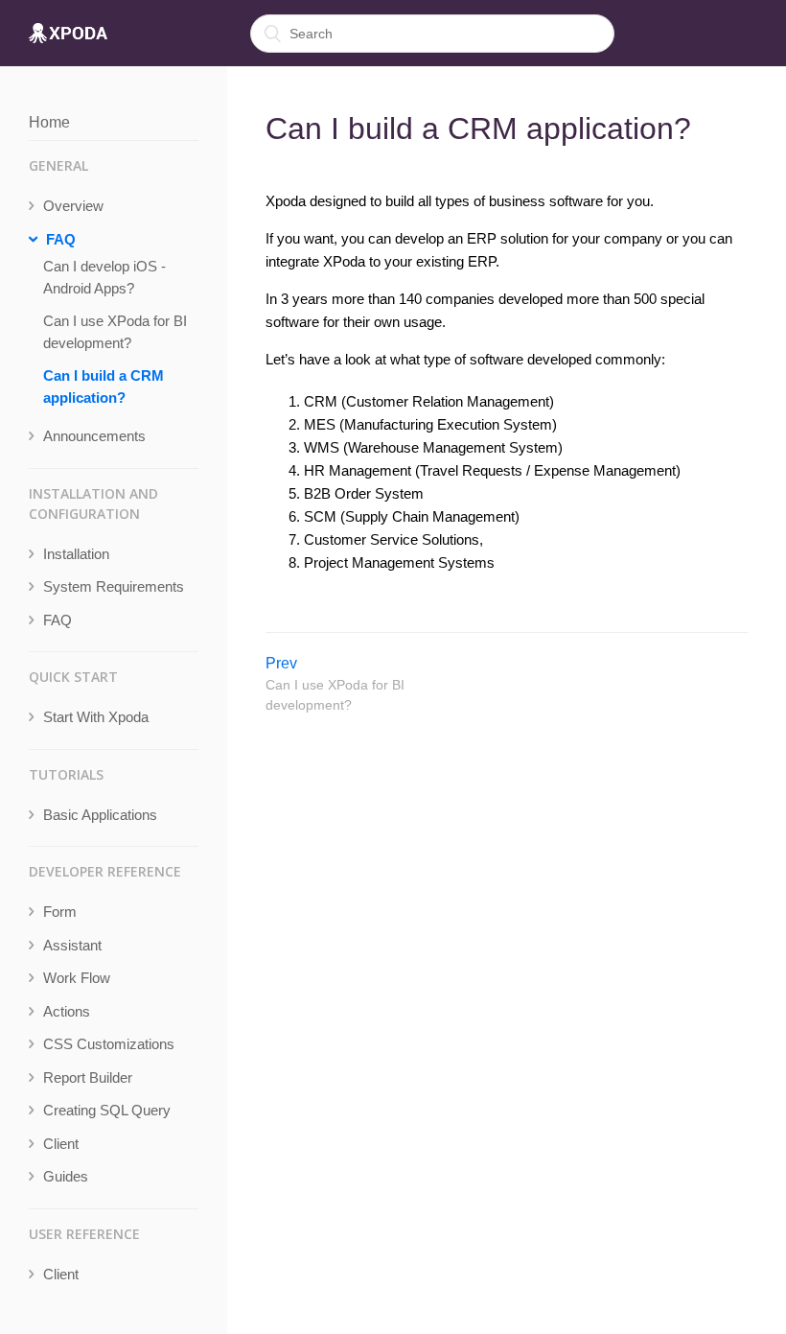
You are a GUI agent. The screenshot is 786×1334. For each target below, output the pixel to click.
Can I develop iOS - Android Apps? (104, 277)
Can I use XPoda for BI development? (115, 332)
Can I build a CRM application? (103, 386)
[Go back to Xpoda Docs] (68, 33)
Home (49, 122)
